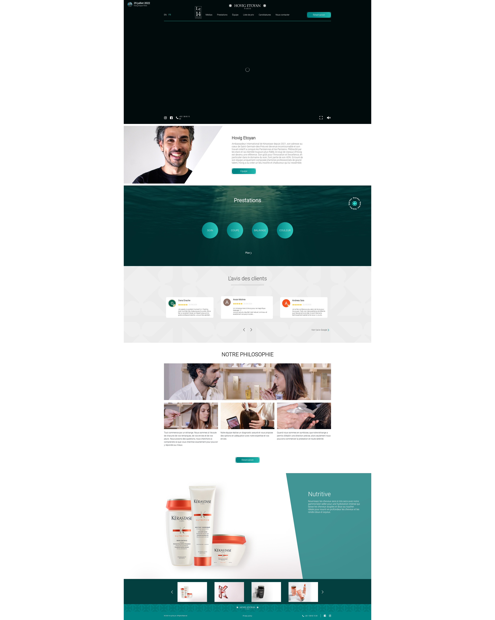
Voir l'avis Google (319, 330)
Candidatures (265, 15)
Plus (247, 252)
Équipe (235, 15)
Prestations (222, 15)
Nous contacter (282, 15)
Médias (209, 15)
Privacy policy (247, 616)
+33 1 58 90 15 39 (184, 118)
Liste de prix (248, 15)
